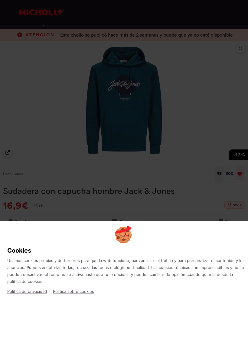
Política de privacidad (27, 291)
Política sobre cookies (73, 291)
